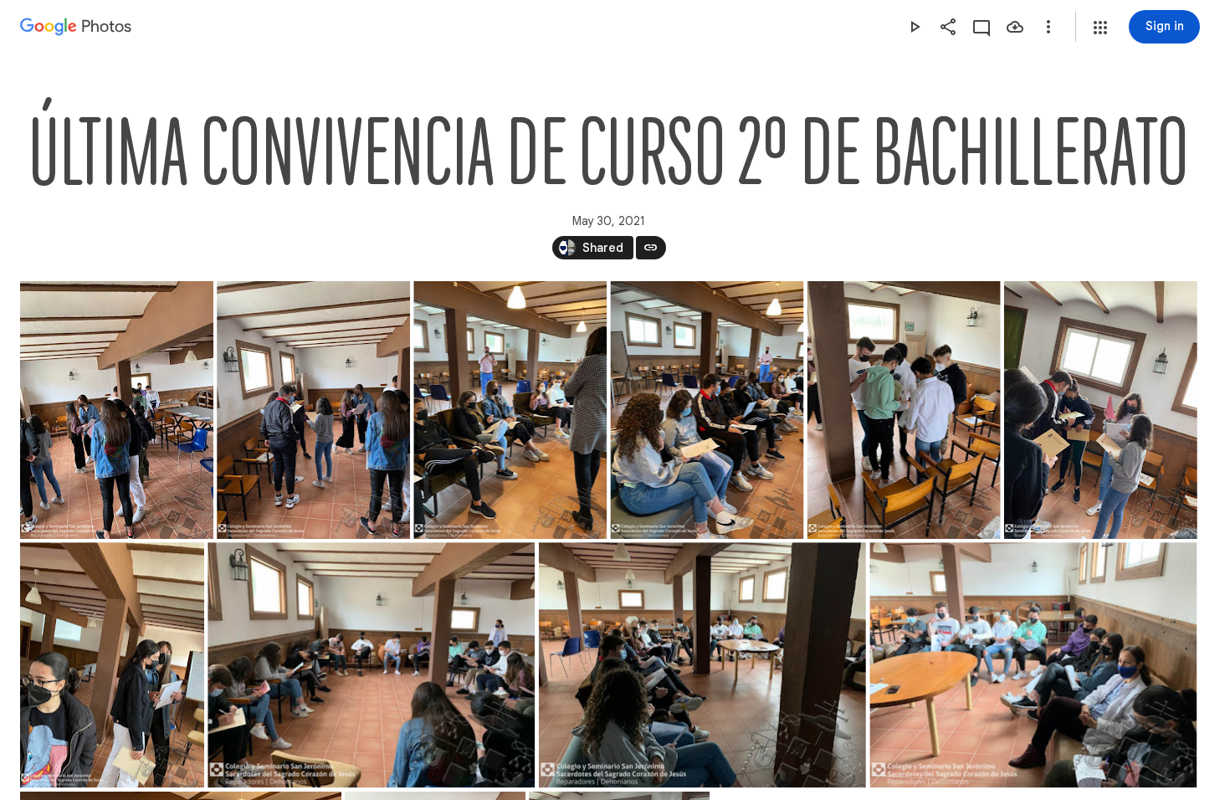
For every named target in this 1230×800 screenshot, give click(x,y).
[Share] (948, 27)
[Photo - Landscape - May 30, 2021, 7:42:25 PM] (371, 664)
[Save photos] (1015, 27)
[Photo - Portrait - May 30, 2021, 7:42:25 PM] (112, 664)
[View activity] (981, 27)
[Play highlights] (914, 27)
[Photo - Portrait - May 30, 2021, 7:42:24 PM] (116, 410)
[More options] (1048, 27)
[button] (1100, 27)
